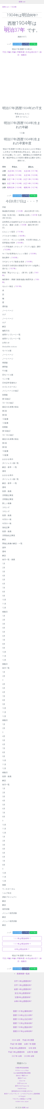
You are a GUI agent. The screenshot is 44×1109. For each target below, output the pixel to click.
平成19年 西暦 (16, 1044)
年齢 (9, 52)
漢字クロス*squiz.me (22, 1086)
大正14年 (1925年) (30, 183)
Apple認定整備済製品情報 (22, 1073)
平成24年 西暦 (28, 1040)
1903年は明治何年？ (22, 938)
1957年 (13, 268)
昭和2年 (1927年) (31, 187)
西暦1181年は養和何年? (23, 1011)
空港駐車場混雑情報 (22, 1068)
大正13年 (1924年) (14, 183)
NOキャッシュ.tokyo (22, 1070)
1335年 (24, 225)
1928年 (7, 250)
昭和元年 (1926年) (14, 187)
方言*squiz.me (22, 1083)
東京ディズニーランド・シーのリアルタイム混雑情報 (22, 1094)
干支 (4, 52)
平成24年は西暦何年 (18, 1048)
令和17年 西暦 (30, 1044)
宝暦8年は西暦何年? (23, 997)
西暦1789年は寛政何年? (23, 1027)
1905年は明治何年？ (22, 944)
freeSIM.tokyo (22, 1088)
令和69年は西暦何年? (23, 1001)
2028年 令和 (29, 1056)
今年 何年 (32, 1048)
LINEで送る (33, 44)
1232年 (20, 211)
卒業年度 (20, 52)
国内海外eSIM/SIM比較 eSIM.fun (22, 1091)
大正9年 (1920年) (31, 175)
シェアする (25, 44)
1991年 (18, 286)
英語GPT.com (22, 1078)
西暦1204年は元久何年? (23, 1015)
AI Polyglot (22, 1096)
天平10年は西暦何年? (23, 981)
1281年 (34, 215)
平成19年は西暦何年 (16, 1052)
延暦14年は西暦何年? (23, 989)
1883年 (22, 236)
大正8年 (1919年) (15, 175)
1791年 (20, 232)
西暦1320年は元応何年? (23, 1019)
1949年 (29, 262)
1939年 (33, 254)
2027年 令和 (17, 1056)
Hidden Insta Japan (22, 1101)
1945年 (14, 258)
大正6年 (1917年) (31, 171)
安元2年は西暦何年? (23, 993)
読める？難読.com (22, 1075)
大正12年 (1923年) (30, 179)
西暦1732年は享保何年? (23, 1023)
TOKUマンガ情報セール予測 (22, 1099)
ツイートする (17, 44)
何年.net (22, 2)
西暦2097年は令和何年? (23, 1031)
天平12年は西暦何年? (23, 985)
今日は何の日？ (32, 52)
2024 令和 (16, 1040)
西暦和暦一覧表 (23, 974)
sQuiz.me (22, 1081)
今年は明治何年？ (22, 949)
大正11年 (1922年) (14, 179)
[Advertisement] (22, 81)
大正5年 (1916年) (15, 171)
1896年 (20, 243)
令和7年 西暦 (32, 1052)
